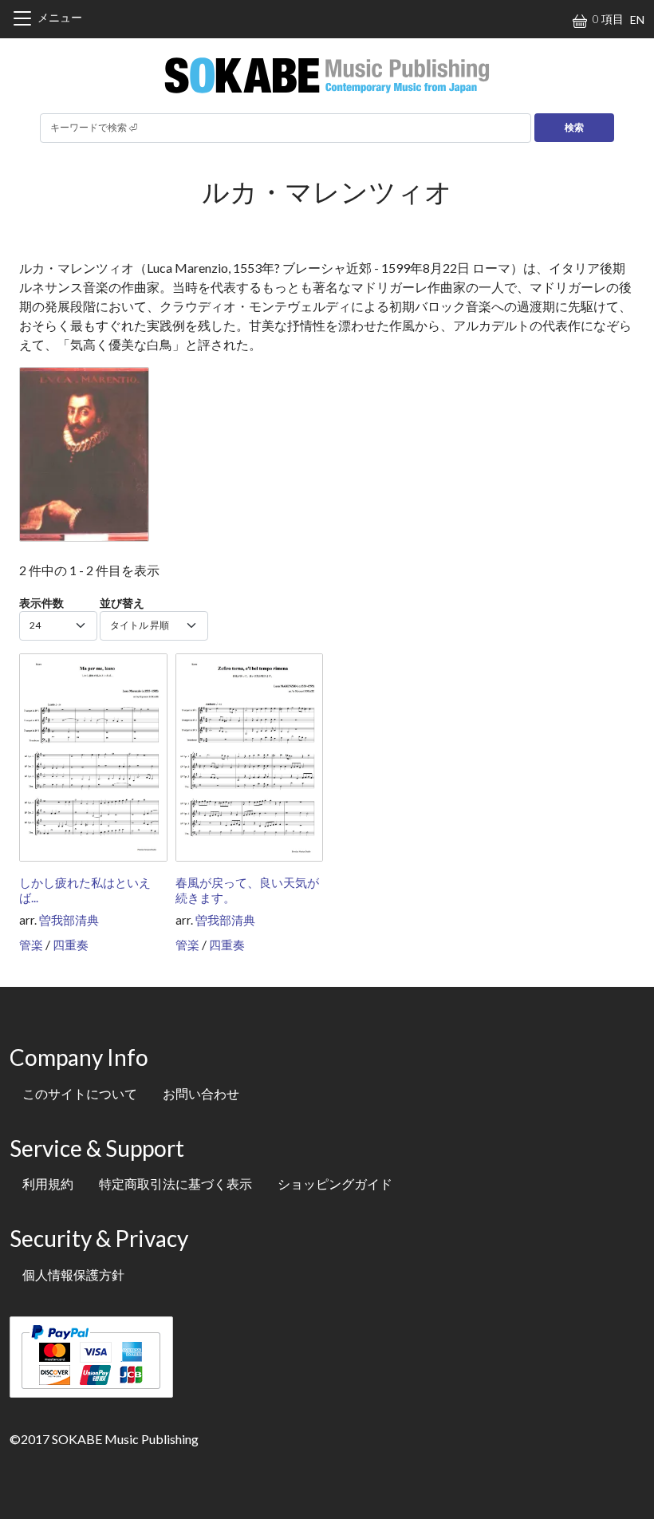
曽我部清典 (69, 920)
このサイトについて (79, 1093)
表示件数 (41, 603)
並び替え (122, 603)
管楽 (31, 944)
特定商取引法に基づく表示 (175, 1183)
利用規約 (47, 1183)
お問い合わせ (201, 1093)
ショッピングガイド (335, 1183)
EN (637, 19)
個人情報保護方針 (73, 1274)
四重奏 (71, 944)
